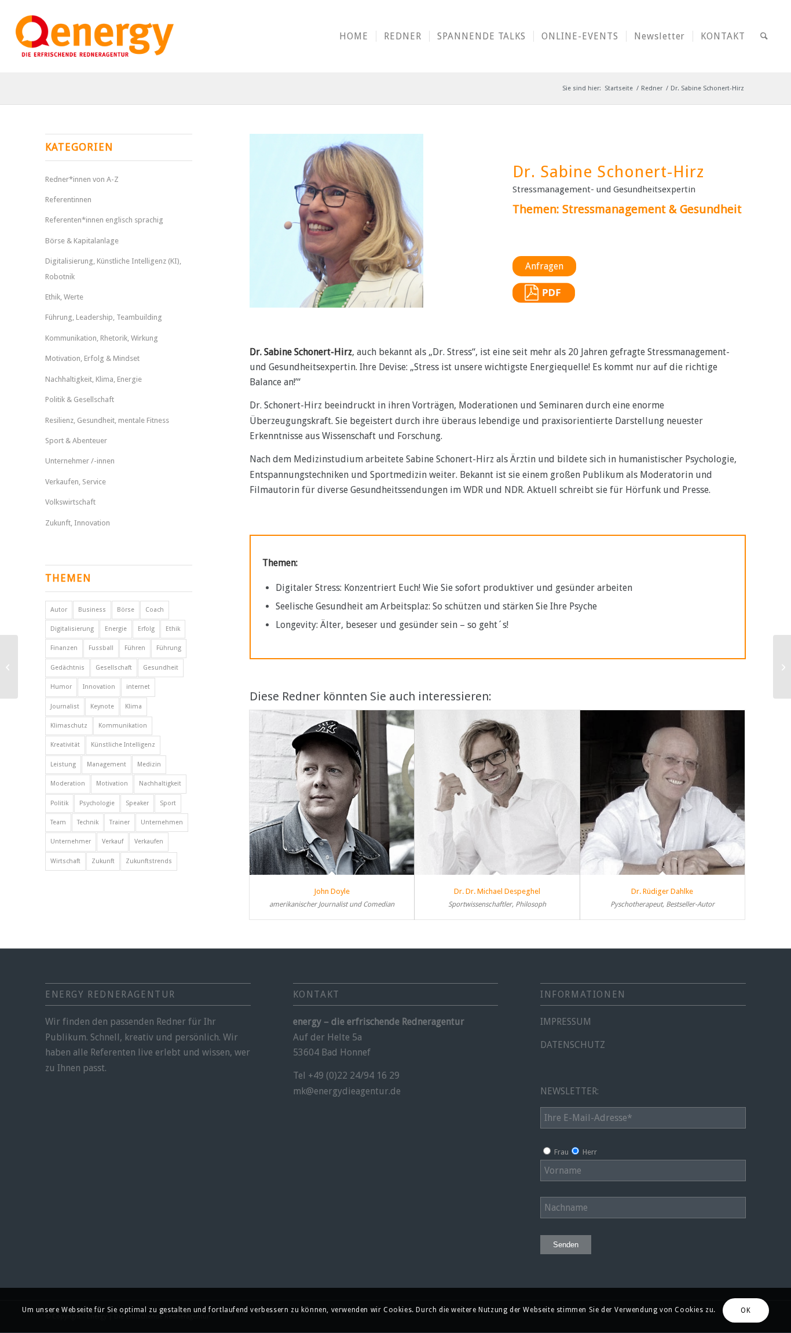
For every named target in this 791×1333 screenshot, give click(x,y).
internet (138, 687)
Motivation (112, 783)
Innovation (99, 687)
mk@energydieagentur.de (347, 1091)
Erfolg (146, 629)
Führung (168, 648)
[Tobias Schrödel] (9, 667)
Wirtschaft (65, 861)
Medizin (149, 764)
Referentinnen (68, 199)
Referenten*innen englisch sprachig (104, 220)
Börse (125, 609)
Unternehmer (70, 841)
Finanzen (64, 648)
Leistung (63, 764)
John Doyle (332, 891)
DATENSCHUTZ (572, 1044)
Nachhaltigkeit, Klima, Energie (93, 379)
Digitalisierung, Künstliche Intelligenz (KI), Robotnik (113, 268)
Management (106, 764)
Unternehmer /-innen (80, 460)
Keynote (102, 706)
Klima (133, 706)
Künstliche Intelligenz (123, 744)
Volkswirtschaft (70, 502)
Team (58, 822)
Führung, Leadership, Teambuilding (103, 317)
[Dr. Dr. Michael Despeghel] (497, 792)
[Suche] (764, 36)
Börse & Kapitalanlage (82, 240)
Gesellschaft (114, 667)
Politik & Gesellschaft (79, 399)
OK (745, 1310)
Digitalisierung (72, 629)
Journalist (64, 706)
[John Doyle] (332, 792)
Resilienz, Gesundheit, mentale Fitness (107, 420)
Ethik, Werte (64, 297)
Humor (61, 687)
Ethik (173, 629)
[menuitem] (354, 36)
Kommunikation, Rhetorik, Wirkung (101, 338)
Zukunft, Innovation (77, 522)
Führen (134, 648)
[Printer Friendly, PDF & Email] (543, 299)
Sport (168, 803)
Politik (59, 803)
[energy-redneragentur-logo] (94, 36)
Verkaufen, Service (75, 481)
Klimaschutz (68, 725)
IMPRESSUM (565, 1021)
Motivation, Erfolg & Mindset (92, 358)
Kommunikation (122, 725)
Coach (154, 609)
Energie (116, 629)
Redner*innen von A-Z (82, 179)
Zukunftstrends (149, 861)
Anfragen (544, 266)
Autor (58, 609)
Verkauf (112, 841)
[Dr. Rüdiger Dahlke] (662, 792)
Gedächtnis (67, 667)
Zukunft (103, 861)
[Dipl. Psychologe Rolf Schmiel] (782, 667)
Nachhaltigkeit (160, 783)
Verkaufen (148, 841)
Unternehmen (162, 822)
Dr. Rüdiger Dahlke (662, 891)
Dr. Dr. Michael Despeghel (497, 891)
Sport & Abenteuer (76, 440)
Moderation (67, 783)
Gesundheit (160, 667)
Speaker (137, 803)
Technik (87, 822)
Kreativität (65, 744)
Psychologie (97, 803)
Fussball (101, 648)
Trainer (119, 822)
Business (92, 609)
